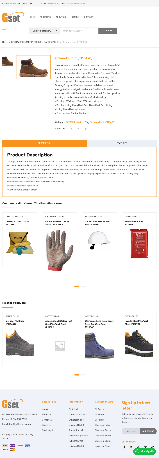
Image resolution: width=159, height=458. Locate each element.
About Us (61, 17)
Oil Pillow (99, 420)
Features (122, 143)
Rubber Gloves (76, 441)
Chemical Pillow (103, 425)
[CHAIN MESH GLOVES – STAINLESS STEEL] (59, 250)
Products (45, 17)
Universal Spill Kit (77, 420)
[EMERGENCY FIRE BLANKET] (139, 243)
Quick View (20, 253)
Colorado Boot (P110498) (102, 122)
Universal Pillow (102, 446)
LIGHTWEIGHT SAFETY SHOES (26, 42)
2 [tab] (81, 286)
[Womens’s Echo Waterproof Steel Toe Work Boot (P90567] (99, 346)
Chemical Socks (103, 430)
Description (44, 143)
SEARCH (107, 31)
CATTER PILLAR (51, 42)
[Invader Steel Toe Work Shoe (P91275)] (139, 343)
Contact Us (48, 420)
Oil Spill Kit (74, 409)
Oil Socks (99, 409)
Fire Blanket (131, 216)
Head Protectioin (93, 216)
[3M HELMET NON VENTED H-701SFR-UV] (99, 240)
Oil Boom (99, 414)
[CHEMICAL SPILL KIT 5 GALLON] (20, 243)
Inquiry (75, 17)
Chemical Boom (103, 435)
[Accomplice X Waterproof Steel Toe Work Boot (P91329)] (59, 346)
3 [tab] (84, 286)
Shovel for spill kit (77, 430)
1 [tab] (76, 286)
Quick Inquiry (48, 430)
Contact (88, 17)
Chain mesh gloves (54, 216)
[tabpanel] (20, 241)
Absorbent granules (78, 435)
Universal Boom (103, 441)
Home (32, 17)
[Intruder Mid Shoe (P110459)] (20, 343)
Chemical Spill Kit (14, 216)
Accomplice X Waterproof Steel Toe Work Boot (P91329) (58, 324)
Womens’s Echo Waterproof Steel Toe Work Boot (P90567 (99, 324)
